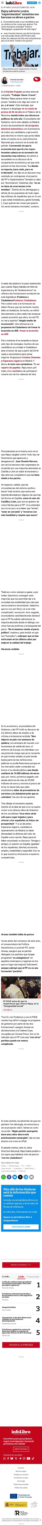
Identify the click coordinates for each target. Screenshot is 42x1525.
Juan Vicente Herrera (8, 1171)
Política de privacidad (21, 1484)
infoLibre (5, 1300)
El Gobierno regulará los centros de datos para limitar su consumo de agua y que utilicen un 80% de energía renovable (17, 1332)
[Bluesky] (11, 1459)
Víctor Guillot (6, 1310)
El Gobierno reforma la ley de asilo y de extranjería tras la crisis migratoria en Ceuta (17, 1295)
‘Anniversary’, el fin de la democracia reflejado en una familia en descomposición (16, 1319)
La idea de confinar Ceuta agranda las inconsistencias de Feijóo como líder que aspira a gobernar (16, 1283)
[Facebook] (8, 1458)
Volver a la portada (21, 1345)
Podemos (18, 300)
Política (3, 1166)
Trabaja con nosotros (21, 1474)
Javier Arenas (6, 1168)
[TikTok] (33, 1458)
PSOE (28, 1166)
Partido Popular (13, 91)
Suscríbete (32, 3)
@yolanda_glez (17, 82)
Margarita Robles (9, 1307)
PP (23, 1166)
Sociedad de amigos (21, 1478)
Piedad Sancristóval (9, 1324)
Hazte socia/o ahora (21, 1227)
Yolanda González (17, 80)
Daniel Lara (6, 1335)
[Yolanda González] (4, 80)
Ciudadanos (30, 300)
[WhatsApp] (4, 1459)
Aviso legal (21, 1481)
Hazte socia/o (21, 1449)
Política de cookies (21, 1488)
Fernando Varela (8, 1288)
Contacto (21, 1468)
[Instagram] (24, 1459)
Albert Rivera (29, 1168)
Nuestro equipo (21, 1471)
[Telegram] (20, 1459)
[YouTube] (28, 1458)
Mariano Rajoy (14, 1166)
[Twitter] (16, 1459)
